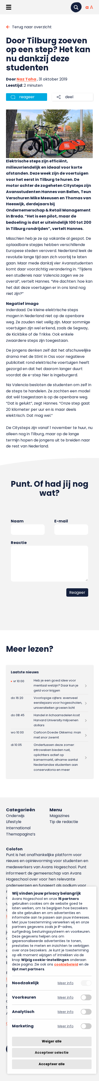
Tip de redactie (64, 821)
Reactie (19, 542)
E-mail (61, 521)
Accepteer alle (52, 1064)
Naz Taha (26, 79)
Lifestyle (13, 821)
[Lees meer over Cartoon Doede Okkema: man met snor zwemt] (49, 735)
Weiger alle (52, 1041)
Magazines (59, 815)
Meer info (66, 983)
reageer (27, 97)
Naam (17, 521)
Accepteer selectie (51, 1053)
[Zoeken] (76, 7)
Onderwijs (15, 815)
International (18, 828)
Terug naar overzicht (32, 27)
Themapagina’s (20, 834)
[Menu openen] (8, 7)
